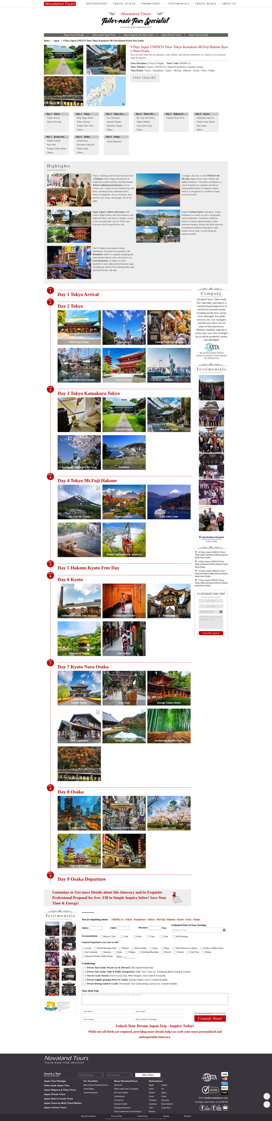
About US (118, 1085)
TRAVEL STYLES (124, 4)
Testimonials (119, 1096)
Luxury (88, 948)
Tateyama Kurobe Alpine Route (99, 956)
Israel (151, 1089)
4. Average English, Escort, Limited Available (126, 980)
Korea (151, 1096)
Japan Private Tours (171, 35)
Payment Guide (120, 1104)
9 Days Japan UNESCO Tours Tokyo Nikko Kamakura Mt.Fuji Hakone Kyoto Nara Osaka (211, 583)
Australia (152, 1104)
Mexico (152, 1111)
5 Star (125, 936)
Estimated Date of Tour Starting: (189, 925)
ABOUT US (229, 4)
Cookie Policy (142, 1116)
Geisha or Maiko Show (213, 948)
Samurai (107, 952)
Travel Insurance (90, 1093)
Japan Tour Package (74, 35)
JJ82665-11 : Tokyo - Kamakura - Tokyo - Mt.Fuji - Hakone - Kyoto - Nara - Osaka (155, 919)
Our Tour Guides (121, 1093)
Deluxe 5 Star (109, 936)
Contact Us (118, 1100)
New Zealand (167, 1104)
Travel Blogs (88, 1089)
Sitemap (166, 1116)
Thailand (152, 1100)
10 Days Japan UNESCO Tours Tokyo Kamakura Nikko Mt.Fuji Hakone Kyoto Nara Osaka (211, 573)
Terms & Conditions (88, 1116)
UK (162, 1089)
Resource (187, 1116)
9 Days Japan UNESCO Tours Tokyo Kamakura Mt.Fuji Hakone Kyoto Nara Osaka (211, 564)
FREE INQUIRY (144, 77)
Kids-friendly (141, 948)
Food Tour (194, 952)
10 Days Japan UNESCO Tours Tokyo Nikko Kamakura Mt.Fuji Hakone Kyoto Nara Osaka (211, 555)
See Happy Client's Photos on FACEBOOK (211, 1102)
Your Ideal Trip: (90, 990)
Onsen (119, 952)
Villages (131, 952)
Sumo (155, 948)
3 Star (152, 936)
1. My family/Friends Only (119, 967)
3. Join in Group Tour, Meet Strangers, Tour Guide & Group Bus (125, 976)
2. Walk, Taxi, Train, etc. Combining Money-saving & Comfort (138, 972)
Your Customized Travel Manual (127, 1111)
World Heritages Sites (106, 948)
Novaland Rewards (122, 1108)
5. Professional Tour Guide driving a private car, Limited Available (131, 984)
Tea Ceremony (91, 952)
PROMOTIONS (151, 4)
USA (151, 1108)
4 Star (139, 936)
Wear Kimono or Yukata (186, 948)
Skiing (208, 952)
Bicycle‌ (167, 952)
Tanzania (165, 1100)
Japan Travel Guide (198, 35)
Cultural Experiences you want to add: (100, 942)
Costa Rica (166, 1108)
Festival (180, 952)
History (125, 948)
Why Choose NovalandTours (95, 1085)
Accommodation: (90, 936)
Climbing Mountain (150, 952)
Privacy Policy (116, 1116)
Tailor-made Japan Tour (104, 35)
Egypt (151, 1085)
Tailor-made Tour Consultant (126, 1089)
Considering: (89, 963)
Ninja (166, 948)
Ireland (152, 1093)
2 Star (165, 936)
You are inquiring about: (95, 919)
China (163, 1096)
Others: (119, 956)
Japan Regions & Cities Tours (138, 35)
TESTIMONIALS (179, 4)
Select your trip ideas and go (51, 1076)
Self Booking (182, 936)
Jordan (164, 1085)
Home (47, 41)
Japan (56, 41)
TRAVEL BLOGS (205, 4)
